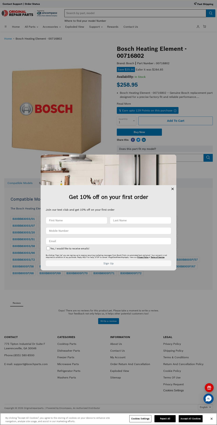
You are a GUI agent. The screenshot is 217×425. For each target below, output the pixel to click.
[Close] (211, 418)
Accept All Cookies (191, 418)
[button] (208, 399)
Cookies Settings (140, 418)
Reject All (165, 418)
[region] (108, 419)
